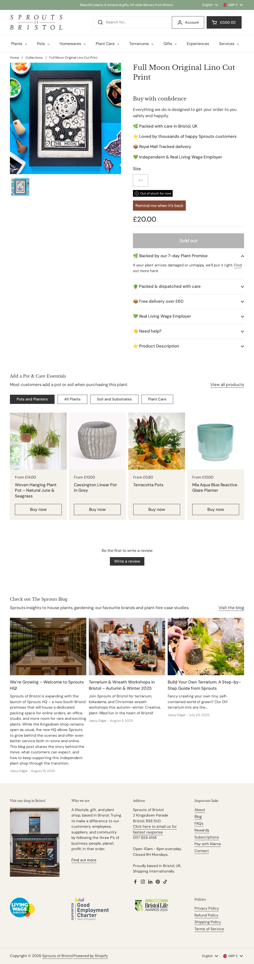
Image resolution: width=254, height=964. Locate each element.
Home (14, 57)
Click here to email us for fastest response (155, 829)
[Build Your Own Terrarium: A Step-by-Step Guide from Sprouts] (206, 646)
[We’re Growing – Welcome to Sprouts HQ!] (48, 646)
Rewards (201, 830)
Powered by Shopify (90, 955)
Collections (34, 57)
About (199, 809)
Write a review (127, 561)
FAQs (198, 823)
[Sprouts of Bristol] (36, 22)
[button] (188, 256)
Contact (201, 850)
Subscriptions (206, 837)
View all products (227, 384)
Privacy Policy (206, 908)
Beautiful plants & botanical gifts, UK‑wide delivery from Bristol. (127, 4)
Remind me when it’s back (159, 205)
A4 (140, 180)
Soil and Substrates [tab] (114, 399)
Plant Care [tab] (157, 399)
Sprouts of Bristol (57, 955)
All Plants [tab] (72, 399)
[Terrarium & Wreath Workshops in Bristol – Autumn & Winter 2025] (127, 646)
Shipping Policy (207, 921)
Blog (198, 816)
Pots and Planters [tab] (32, 399)
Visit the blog (231, 607)
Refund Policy (206, 915)
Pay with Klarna (207, 843)
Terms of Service (209, 928)
